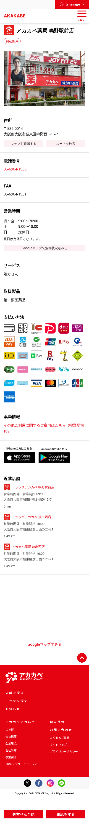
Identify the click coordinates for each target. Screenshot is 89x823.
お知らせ (13, 709)
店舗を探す (14, 693)
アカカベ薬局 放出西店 (28, 546)
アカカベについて (20, 722)
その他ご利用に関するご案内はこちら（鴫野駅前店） (44, 428)
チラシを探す (16, 701)
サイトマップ (58, 744)
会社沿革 (11, 750)
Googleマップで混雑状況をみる (45, 248)
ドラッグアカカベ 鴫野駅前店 (33, 487)
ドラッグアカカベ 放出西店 (31, 517)
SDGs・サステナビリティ (21, 764)
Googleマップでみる (44, 644)
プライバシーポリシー (64, 751)
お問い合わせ (61, 730)
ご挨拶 (9, 729)
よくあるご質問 (60, 737)
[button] (44, 78)
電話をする (66, 814)
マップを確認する (23, 143)
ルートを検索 (65, 143)
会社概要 (11, 736)
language (73, 4)
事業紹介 (11, 757)
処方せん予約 (23, 814)
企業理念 (11, 743)
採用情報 (57, 722)
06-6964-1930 (15, 169)
